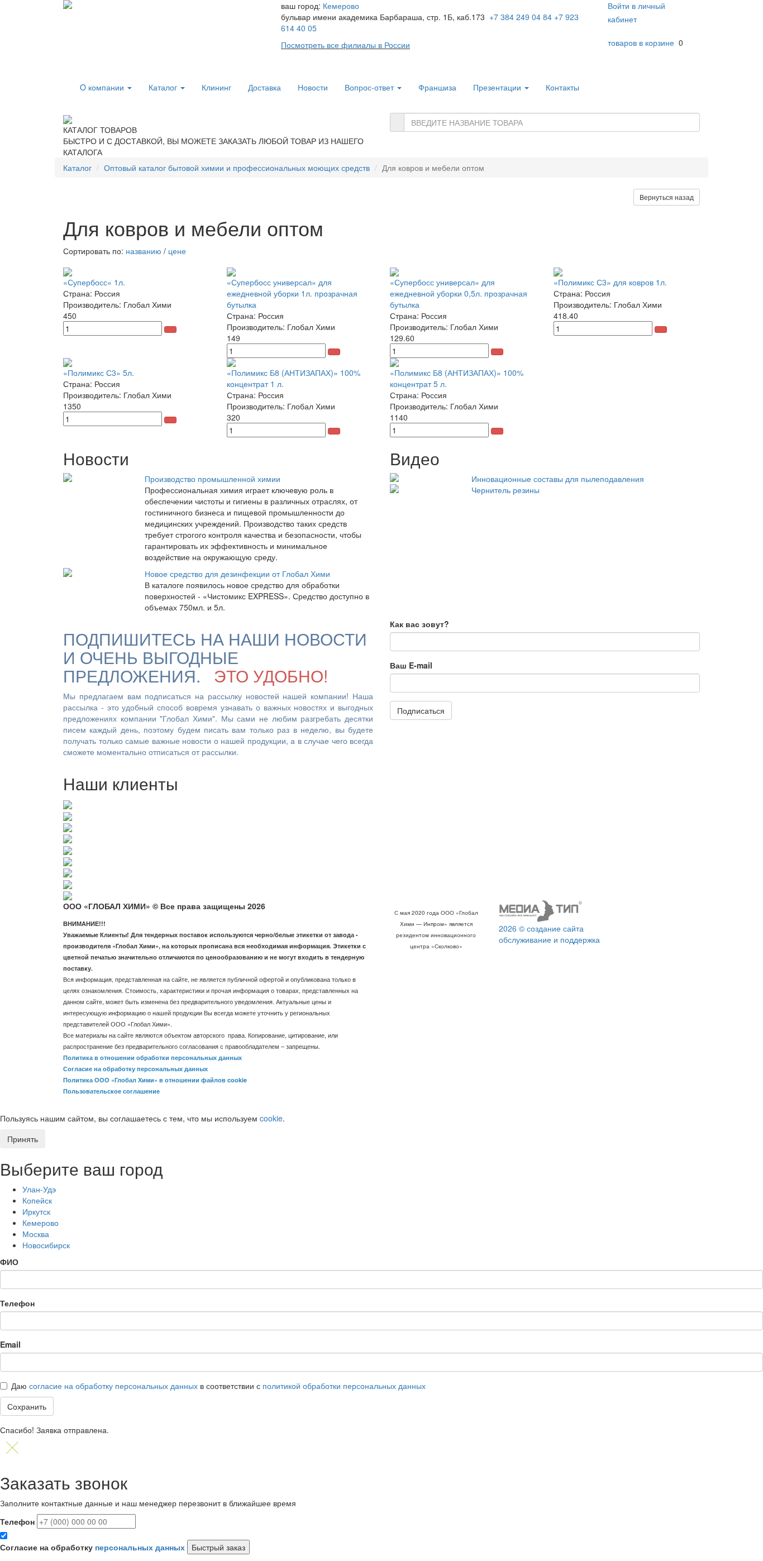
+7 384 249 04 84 (520, 16)
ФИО (9, 1261)
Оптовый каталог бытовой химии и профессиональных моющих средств (237, 167)
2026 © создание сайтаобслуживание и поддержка (549, 934)
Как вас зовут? (419, 623)
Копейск (37, 1200)
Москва (35, 1233)
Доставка (264, 87)
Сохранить (26, 1406)
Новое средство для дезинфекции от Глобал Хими (237, 573)
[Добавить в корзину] (170, 329)
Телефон (17, 1303)
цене (177, 250)
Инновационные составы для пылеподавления (557, 478)
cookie (271, 1118)
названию (143, 250)
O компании (103, 87)
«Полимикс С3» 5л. (98, 372)
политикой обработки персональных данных (344, 1385)
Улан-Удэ (39, 1189)
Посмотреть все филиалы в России (345, 44)
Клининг (216, 87)
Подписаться (421, 710)
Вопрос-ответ (370, 87)
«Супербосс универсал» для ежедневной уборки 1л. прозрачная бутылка (292, 293)
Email (10, 1344)
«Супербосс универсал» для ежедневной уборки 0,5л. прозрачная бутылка (458, 293)
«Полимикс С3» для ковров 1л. (610, 282)
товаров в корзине (641, 42)
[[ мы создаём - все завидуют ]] (541, 910)
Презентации (498, 87)
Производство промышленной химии (212, 478)
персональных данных (140, 1547)
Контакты (562, 87)
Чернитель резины (505, 489)
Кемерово (341, 5)
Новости (313, 87)
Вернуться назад (667, 197)
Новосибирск (46, 1244)
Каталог (164, 87)
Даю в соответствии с (218, 1385)
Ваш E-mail (411, 665)
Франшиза (437, 87)
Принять (22, 1138)
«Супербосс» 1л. (94, 282)
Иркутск (36, 1211)
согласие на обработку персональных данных (113, 1385)
